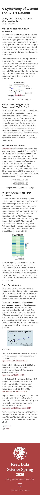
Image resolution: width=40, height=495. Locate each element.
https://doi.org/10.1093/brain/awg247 (15, 391)
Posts (20, 486)
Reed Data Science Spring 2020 (20, 469)
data (7, 429)
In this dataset (7, 149)
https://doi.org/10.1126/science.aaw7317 (16, 408)
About (20, 484)
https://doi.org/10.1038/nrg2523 (13, 375)
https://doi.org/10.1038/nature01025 (14, 361)
